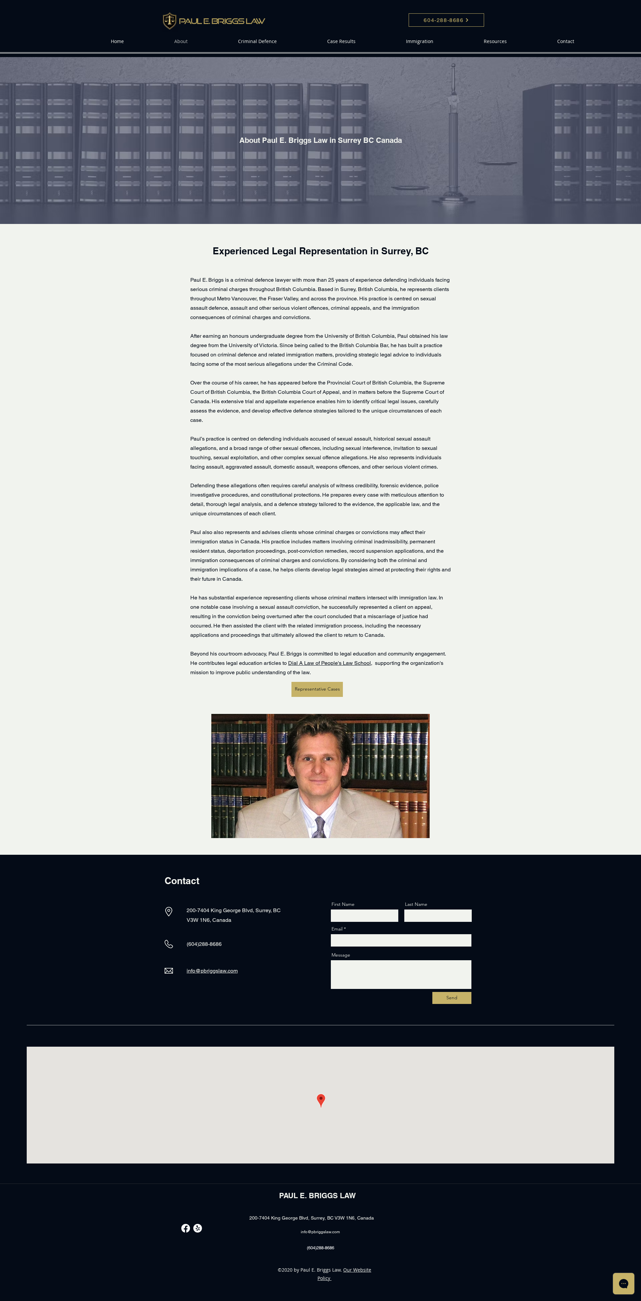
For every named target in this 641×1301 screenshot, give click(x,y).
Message (341, 955)
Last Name (416, 904)
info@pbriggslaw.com (212, 971)
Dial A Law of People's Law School (329, 663)
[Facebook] (185, 1228)
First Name (343, 904)
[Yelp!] (197, 1228)
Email (337, 929)
